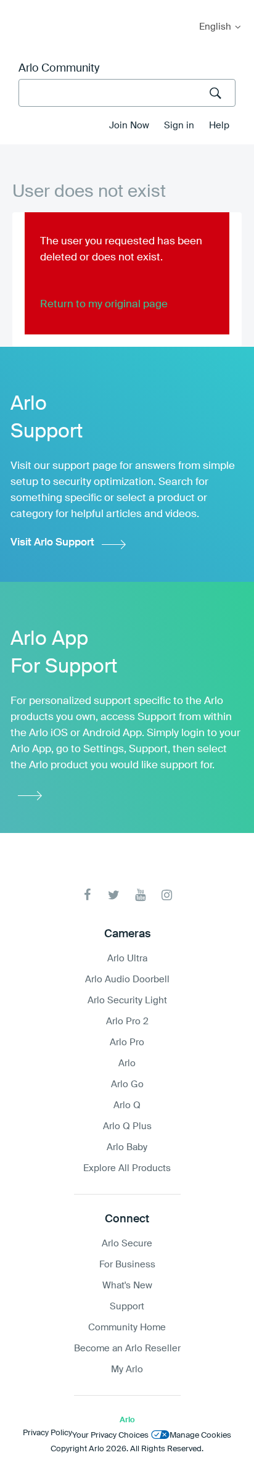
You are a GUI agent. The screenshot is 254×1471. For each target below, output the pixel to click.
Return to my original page (104, 304)
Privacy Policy (47, 1433)
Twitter (113, 895)
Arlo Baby (127, 1147)
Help (219, 125)
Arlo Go (127, 1084)
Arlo (127, 1063)
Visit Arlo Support (52, 542)
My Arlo (18, 7)
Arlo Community (58, 68)
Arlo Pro (127, 1042)
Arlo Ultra (127, 958)
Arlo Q (127, 1105)
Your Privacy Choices (110, 1436)
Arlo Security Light (127, 1000)
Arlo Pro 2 (127, 1021)
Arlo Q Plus (127, 1126)
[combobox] (127, 93)
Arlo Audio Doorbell (127, 979)
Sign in (179, 125)
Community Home (127, 1327)
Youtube (140, 895)
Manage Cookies (200, 1436)
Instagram (166, 895)
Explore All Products (127, 1168)
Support (127, 1306)
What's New (127, 1285)
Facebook (87, 895)
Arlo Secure (127, 1243)
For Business (127, 1264)
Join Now (129, 125)
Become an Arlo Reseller (127, 1348)
